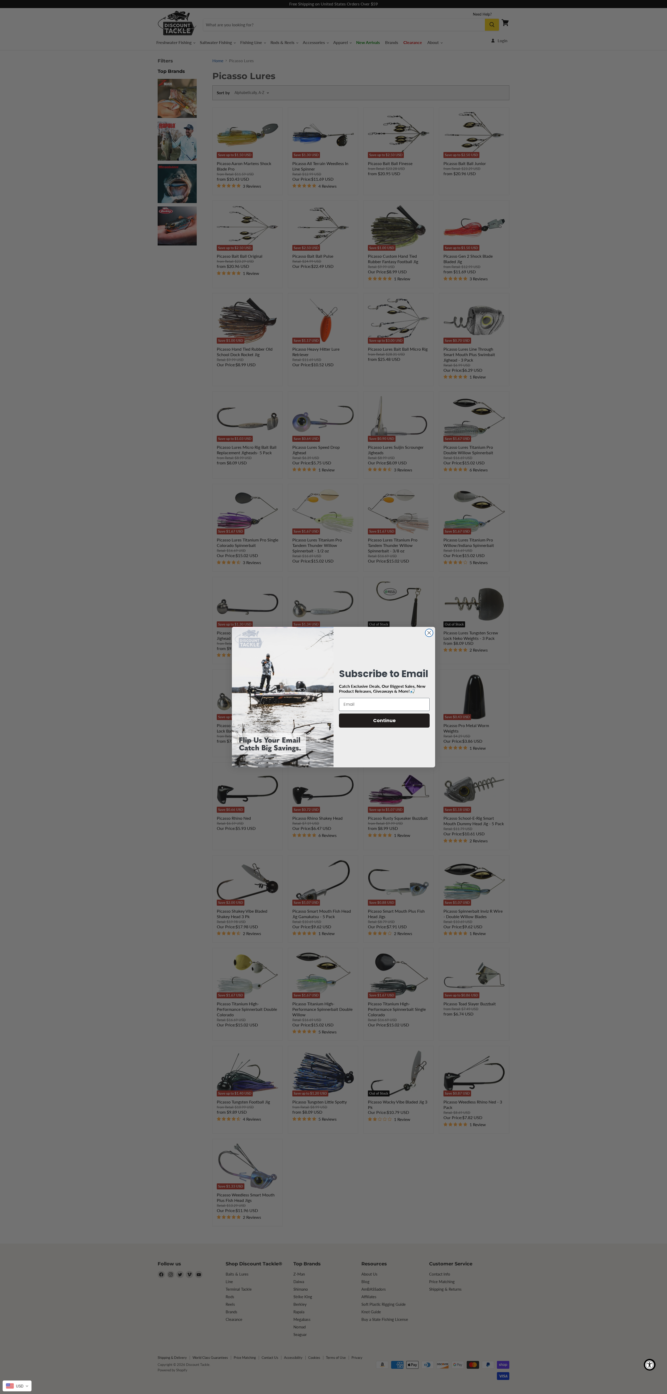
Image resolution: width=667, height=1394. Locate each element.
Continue (384, 720)
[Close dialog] (429, 633)
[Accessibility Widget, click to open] (650, 1365)
